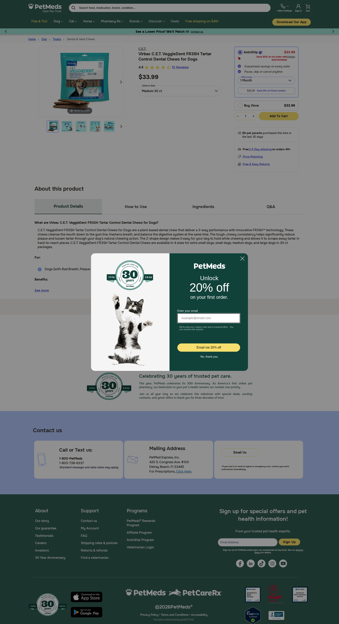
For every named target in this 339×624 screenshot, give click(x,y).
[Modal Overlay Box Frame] (169, 312)
